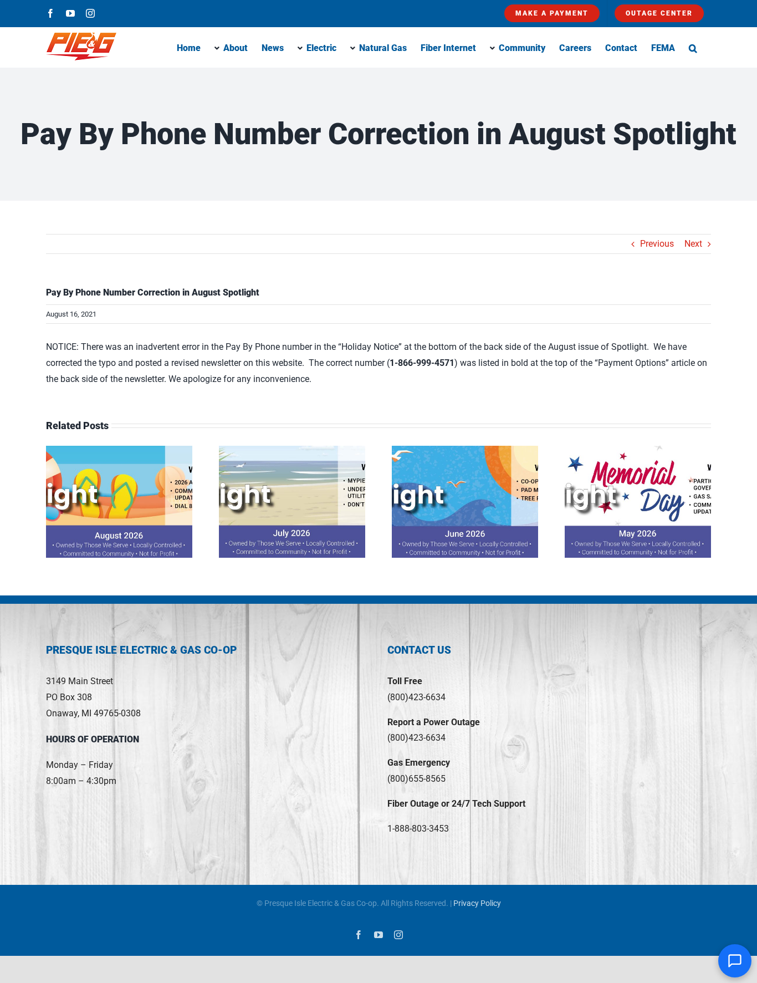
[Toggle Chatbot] (734, 960)
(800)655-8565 (416, 778)
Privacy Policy (477, 903)
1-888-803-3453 (418, 828)
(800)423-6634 (416, 697)
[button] (693, 47)
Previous (657, 243)
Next (693, 243)
